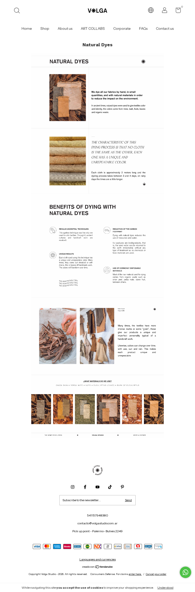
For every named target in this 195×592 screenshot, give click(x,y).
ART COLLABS (93, 28)
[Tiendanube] (97, 567)
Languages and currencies (97, 559)
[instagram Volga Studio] (73, 487)
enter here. (135, 574)
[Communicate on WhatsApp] (185, 572)
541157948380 (97, 515)
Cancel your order (156, 574)
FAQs (143, 28)
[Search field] (19, 11)
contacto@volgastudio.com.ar (97, 523)
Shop (44, 28)
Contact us (165, 28)
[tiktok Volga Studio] (110, 487)
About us (65, 28)
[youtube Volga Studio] (97, 487)
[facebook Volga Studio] (85, 487)
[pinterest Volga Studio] (122, 487)
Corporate (122, 28)
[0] (176, 11)
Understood (165, 587)
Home (27, 28)
